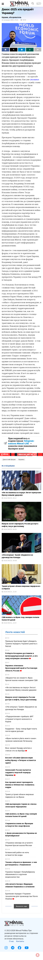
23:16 (8, 745)
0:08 (8, 704)
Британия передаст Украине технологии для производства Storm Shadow (21, 896)
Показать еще (21, 906)
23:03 (8, 755)
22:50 (8, 767)
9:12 (7, 638)
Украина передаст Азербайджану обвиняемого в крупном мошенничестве (20, 874)
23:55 (8, 713)
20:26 (8, 890)
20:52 (8, 869)
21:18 (8, 849)
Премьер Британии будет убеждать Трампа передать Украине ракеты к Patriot (21, 643)
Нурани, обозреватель (11, 17)
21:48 (8, 820)
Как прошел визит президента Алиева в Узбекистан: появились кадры (19, 784)
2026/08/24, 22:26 (10, 592)
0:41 (7, 684)
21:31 (8, 840)
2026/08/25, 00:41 (10, 498)
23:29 (8, 735)
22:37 (8, 779)
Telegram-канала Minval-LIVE (21, 442)
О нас (11, 941)
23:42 (8, 726)
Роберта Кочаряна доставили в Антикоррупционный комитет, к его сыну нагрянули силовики (21, 656)
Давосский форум (9, 459)
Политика (7, 488)
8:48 (7, 650)
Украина (21, 459)
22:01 (8, 811)
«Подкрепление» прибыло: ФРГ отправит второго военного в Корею (19, 719)
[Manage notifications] (37, 955)
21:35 (8, 830)
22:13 (8, 801)
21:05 (8, 859)
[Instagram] (6, 947)
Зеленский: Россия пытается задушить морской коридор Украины (18, 772)
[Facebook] (19, 947)
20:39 (8, 881)
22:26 (8, 791)
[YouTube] (27, 947)
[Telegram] (12, 947)
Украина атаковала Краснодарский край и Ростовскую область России (21, 668)
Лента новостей (15, 632)
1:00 (7, 675)
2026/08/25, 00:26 (10, 529)
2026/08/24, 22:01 (10, 623)
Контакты (20, 941)
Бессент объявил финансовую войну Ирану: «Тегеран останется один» (20, 760)
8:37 (7, 662)
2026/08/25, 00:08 (10, 561)
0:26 (7, 694)
